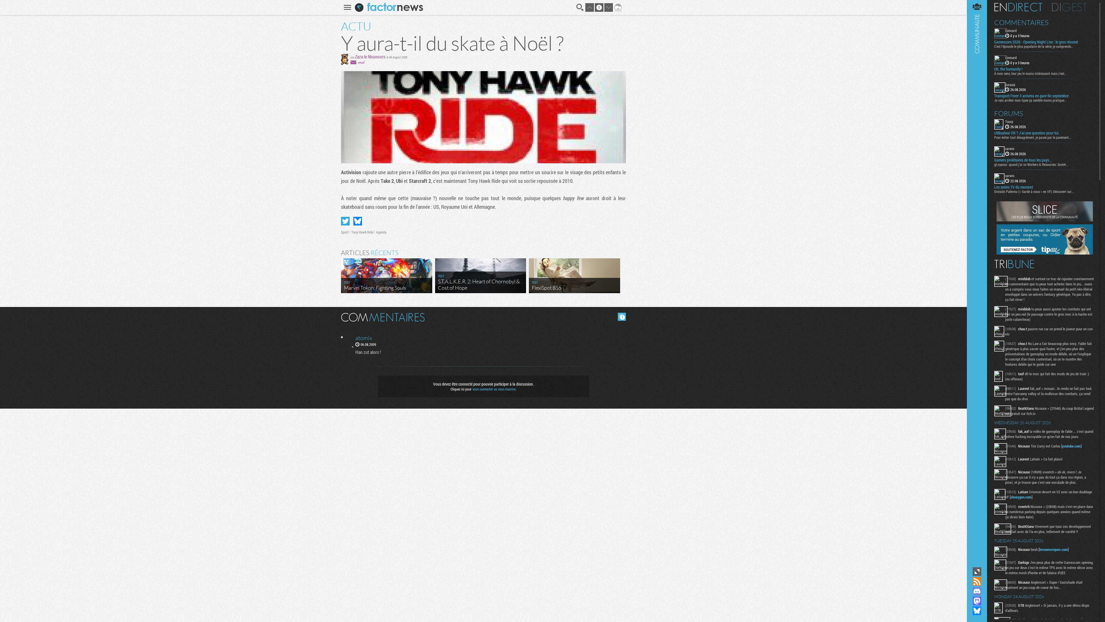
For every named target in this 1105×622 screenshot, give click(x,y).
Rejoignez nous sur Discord (977, 591)
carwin (1009, 148)
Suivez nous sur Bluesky (977, 610)
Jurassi (1010, 84)
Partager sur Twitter (345, 221)
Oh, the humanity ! (1008, 69)
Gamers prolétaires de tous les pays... (1023, 160)
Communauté (977, 282)
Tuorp (1009, 121)
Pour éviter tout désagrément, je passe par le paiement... (1032, 137)
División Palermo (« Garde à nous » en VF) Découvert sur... (1034, 191)
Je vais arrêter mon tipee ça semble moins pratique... (1030, 100)
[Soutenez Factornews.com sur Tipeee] (1045, 253)
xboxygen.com (1021, 497)
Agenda (381, 232)
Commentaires (1021, 22)
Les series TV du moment (1013, 187)
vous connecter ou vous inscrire (494, 389)
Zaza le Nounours (370, 57)
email (361, 62)
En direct (1018, 7)
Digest (1069, 7)
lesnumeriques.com (1053, 549)
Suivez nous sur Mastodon (977, 601)
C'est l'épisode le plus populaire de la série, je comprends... (1034, 46)
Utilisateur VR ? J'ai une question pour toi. (1026, 133)
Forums (1008, 113)
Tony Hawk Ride (362, 232)
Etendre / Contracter (977, 571)
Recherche (580, 7)
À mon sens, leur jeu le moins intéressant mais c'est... (1030, 73)
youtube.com (1071, 446)
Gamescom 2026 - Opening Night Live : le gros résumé (1036, 42)
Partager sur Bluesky (357, 221)
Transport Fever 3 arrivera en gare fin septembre (1031, 96)
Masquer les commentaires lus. (622, 317)
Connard (1011, 30)
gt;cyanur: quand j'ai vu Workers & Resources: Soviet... (1031, 164)
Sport (344, 232)
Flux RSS (977, 581)
